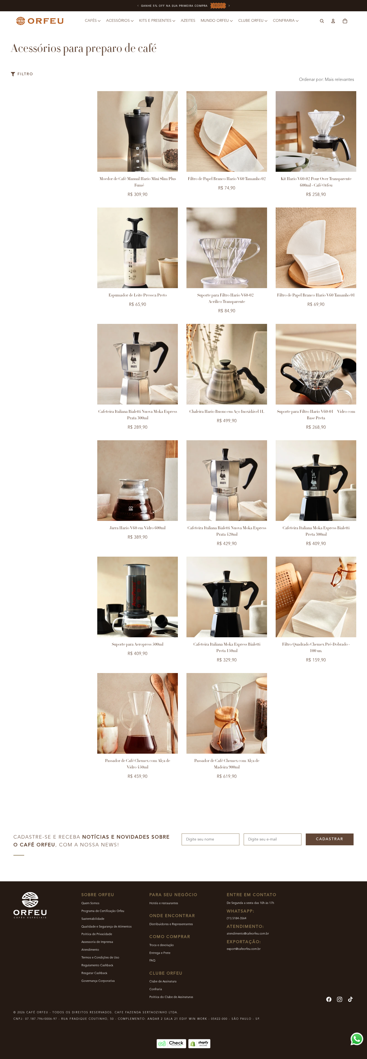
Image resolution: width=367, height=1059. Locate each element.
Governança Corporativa (98, 981)
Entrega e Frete (159, 953)
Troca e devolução (161, 945)
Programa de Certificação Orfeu (102, 911)
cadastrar (329, 839)
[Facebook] (329, 999)
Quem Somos (90, 903)
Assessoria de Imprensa (97, 942)
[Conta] (333, 21)
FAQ (152, 960)
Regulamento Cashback (97, 965)
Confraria (155, 989)
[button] (327, 80)
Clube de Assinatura (163, 981)
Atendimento (90, 950)
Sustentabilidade (92, 919)
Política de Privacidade (96, 934)
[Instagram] (339, 999)
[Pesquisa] (322, 21)
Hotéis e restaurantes (163, 903)
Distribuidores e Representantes (171, 924)
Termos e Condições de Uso (100, 957)
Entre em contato (251, 895)
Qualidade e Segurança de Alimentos (106, 926)
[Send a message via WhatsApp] (357, 1039)
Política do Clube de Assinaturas (171, 997)
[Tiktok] (350, 999)
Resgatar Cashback (94, 973)
